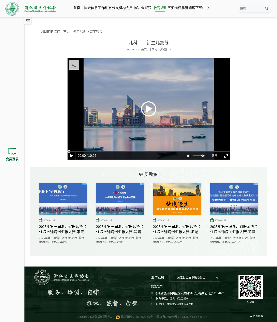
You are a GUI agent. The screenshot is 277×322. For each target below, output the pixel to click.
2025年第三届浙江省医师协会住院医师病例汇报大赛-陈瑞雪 (177, 229)
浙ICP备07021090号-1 (167, 316)
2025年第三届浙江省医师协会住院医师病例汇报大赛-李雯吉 (63, 229)
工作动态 (104, 8)
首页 (76, 8)
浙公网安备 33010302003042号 (136, 316)
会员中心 (132, 8)
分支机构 (118, 8)
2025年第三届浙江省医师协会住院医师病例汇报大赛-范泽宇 (234, 229)
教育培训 (160, 8)
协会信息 (90, 8)
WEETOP (202, 316)
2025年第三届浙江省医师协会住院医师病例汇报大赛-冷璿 (120, 229)
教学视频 (96, 31)
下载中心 (202, 8)
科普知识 (188, 8)
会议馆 (146, 8)
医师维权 (174, 8)
